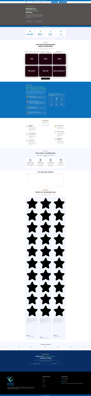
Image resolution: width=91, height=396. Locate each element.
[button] (61, 0)
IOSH (31, 59)
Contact (46, 2)
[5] (61, 31)
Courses (36, 2)
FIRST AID (45, 71)
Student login (41, 2)
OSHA (45, 59)
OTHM (59, 59)
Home (30, 2)
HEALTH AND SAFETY (59, 71)
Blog (49, 2)
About (33, 2)
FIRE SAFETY (31, 71)
